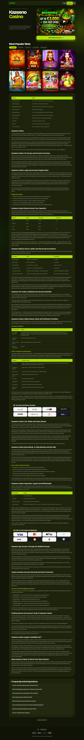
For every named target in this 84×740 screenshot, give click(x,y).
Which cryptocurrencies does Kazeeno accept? (24, 701)
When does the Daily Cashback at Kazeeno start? (24, 709)
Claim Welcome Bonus (54, 37)
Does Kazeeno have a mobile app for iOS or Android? (25, 693)
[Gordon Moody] (49, 732)
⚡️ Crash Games (36, 47)
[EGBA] (44, 732)
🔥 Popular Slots (13, 47)
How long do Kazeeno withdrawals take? (22, 697)
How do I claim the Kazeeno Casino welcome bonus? (25, 685)
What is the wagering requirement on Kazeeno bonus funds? (27, 689)
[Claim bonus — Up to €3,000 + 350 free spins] (56, 21)
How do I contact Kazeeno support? (21, 712)
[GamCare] (34, 732)
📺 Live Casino (28, 47)
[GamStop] (39, 732)
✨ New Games (20, 47)
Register (70, 3)
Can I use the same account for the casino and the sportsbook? (27, 705)
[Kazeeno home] (12, 3)
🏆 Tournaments (44, 47)
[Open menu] (74, 3)
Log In (64, 3)
